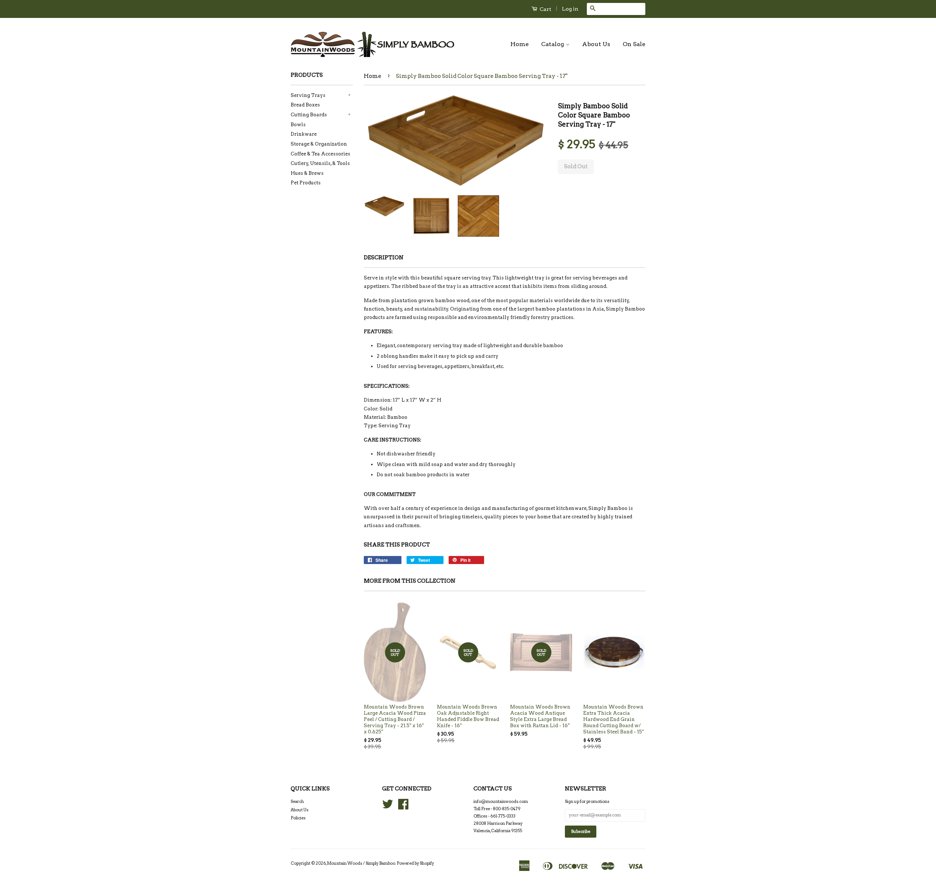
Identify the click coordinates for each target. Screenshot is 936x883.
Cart (545, 9)
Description (384, 257)
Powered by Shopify (415, 863)
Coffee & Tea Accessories (320, 154)
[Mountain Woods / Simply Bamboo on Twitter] (387, 806)
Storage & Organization (319, 144)
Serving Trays (308, 95)
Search (297, 801)
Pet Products (306, 182)
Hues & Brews (307, 173)
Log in (570, 9)
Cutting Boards (309, 114)
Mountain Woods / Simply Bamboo (361, 863)
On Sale (634, 44)
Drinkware (304, 134)
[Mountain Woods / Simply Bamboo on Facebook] (403, 806)
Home (519, 44)
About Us (596, 44)
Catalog (553, 44)
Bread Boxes (305, 105)
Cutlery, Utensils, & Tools (320, 163)
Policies (298, 817)
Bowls (298, 124)
